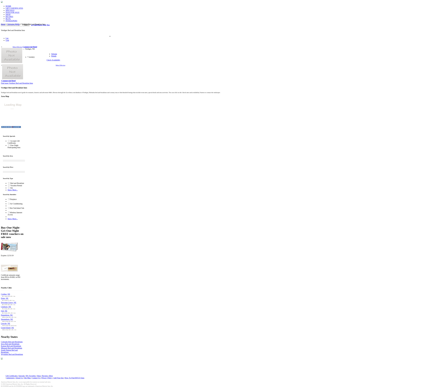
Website (54, 54)
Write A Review (17, 47)
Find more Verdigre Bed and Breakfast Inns (17, 83)
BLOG (8, 19)
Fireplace (13, 199)
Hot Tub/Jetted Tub (17, 208)
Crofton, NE (5, 294)
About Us (19, 378)
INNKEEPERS (11, 21)
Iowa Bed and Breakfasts (10, 344)
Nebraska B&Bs (13, 24)
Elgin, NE (4, 298)
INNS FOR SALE (12, 12)
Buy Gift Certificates (8, 283)
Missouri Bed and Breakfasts (11, 348)
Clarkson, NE (6, 307)
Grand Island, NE (7, 328)
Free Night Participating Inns (14, 146)
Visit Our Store (6, 262)
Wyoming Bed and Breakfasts (12, 354)
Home (3, 24)
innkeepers (10, 378)
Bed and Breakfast (17, 183)
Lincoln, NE (5, 323)
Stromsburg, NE (7, 319)
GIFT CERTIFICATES (14, 8)
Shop (39, 376)
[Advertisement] (223, 367)
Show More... (13, 190)
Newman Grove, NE (8, 303)
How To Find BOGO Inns (74, 378)
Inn (11, 188)
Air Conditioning (16, 204)
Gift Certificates (12, 376)
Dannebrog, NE (7, 315)
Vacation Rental (16, 186)
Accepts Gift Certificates (14, 142)
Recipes (45, 376)
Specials (22, 376)
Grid (7, 40)
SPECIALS (10, 10)
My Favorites (31, 376)
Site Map (27, 378)
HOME (8, 6)
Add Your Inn (58, 378)
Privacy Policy (47, 378)
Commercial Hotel (8, 81)
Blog (51, 376)
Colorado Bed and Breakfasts (12, 342)
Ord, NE (4, 311)
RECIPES (9, 17)
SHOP (8, 14)
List (7, 38)
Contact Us (36, 378)
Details (53, 56)
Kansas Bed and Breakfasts (11, 346)
